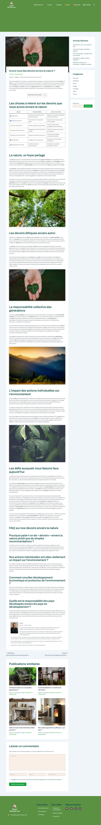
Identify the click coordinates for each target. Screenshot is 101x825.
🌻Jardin (67, 5)
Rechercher (76, 103)
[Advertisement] (50, 20)
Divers (74, 83)
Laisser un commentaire (14, 692)
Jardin (74, 91)
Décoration (76, 80)
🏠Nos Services (38, 5)
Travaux (75, 94)
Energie (23, 692)
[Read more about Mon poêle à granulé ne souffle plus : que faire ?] (51, 711)
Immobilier (75, 88)
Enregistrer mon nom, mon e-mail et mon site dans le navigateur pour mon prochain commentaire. (36, 779)
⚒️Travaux (49, 5)
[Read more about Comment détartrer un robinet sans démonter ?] (51, 676)
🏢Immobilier (87, 5)
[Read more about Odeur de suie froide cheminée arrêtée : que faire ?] (22, 711)
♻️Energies (58, 5)
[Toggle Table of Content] (44, 95)
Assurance (75, 78)
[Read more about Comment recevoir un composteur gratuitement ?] (22, 676)
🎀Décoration (76, 5)
